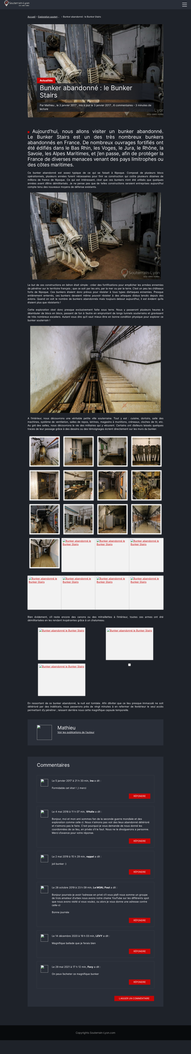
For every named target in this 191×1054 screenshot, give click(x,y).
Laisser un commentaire (134, 998)
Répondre (140, 796)
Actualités (46, 80)
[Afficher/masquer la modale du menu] (184, 4)
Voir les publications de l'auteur (75, 732)
